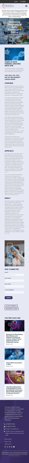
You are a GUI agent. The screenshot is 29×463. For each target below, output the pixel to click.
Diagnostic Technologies (13, 36)
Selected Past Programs (16, 40)
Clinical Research (16, 34)
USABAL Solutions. (15, 455)
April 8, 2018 (10, 344)
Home (8, 34)
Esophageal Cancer (10, 39)
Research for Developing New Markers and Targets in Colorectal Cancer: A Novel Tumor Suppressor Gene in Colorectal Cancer (14, 338)
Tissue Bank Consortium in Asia (14, 363)
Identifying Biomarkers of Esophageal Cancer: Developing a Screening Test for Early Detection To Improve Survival (14, 390)
